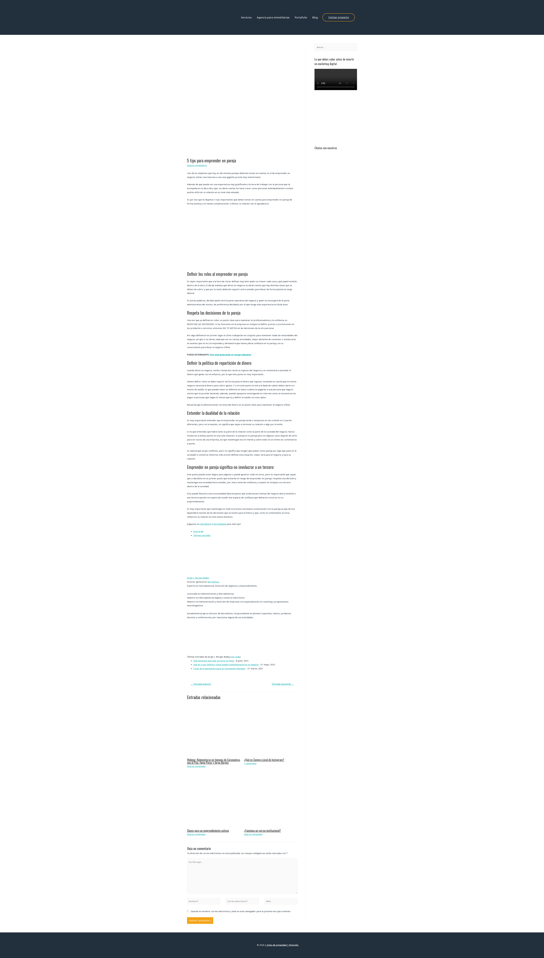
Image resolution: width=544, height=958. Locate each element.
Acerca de (198, 531)
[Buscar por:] (335, 47)
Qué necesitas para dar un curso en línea (213, 660)
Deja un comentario (197, 165)
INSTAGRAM (219, 524)
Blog (315, 17)
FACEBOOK (205, 524)
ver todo (235, 656)
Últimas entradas (202, 535)
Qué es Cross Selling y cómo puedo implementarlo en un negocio (226, 664)
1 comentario (250, 763)
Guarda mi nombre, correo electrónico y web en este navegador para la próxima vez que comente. (241, 911)
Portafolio (301, 17)
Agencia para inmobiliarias (273, 17)
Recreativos (213, 581)
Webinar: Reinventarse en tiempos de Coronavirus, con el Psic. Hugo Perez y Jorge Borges (213, 761)
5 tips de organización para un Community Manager (219, 668)
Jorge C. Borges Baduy (198, 577)
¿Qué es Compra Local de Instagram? (264, 760)
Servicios (246, 17)
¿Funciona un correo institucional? (262, 830)
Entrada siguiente (283, 684)
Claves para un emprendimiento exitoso (208, 830)
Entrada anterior (201, 684)
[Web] (280, 901)
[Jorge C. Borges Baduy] (204, 558)
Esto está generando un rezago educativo (230, 354)
